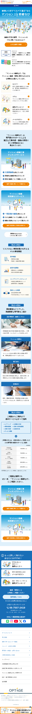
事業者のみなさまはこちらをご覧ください (16, 234)
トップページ (5, 659)
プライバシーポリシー (23, 695)
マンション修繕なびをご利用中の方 (26, 2)
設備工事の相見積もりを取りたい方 (12, 668)
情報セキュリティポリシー (12, 695)
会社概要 (4, 681)
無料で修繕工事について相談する (16, 184)
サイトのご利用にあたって (6, 698)
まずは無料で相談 (16, 44)
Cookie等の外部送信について (19, 697)
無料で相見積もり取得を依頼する (16, 225)
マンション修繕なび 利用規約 (7, 697)
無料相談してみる (16, 597)
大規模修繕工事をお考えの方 (10, 664)
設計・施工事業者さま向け (9, 677)
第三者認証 (3, 695)
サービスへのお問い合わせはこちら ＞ (16, 600)
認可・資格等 (25, 700)
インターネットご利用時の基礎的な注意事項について (11, 700)
